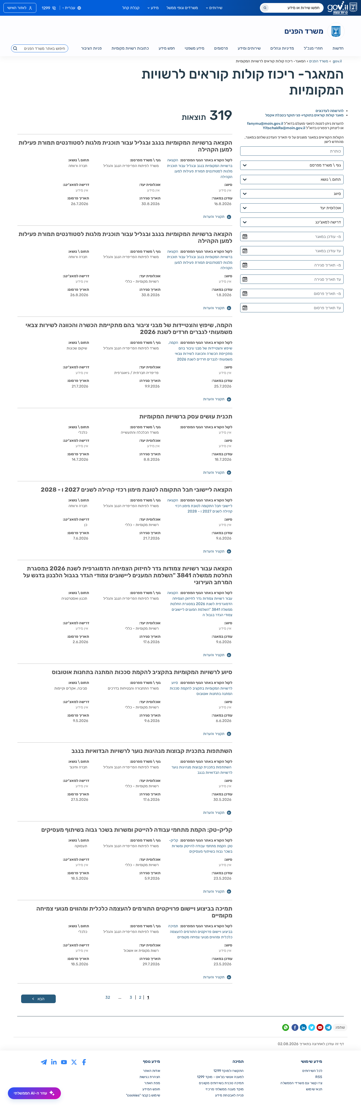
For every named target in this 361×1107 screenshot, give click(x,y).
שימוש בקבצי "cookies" (143, 1095)
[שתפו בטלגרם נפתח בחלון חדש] (328, 1028)
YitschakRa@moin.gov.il (284, 128)
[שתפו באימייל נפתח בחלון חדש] (320, 1028)
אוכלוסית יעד (150, 184)
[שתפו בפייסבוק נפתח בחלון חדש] (295, 1028)
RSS (318, 1077)
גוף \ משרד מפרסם (146, 160)
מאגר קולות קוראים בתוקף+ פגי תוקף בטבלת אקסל (304, 115)
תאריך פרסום (78, 198)
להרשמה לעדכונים (330, 111)
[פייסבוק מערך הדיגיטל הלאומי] (84, 1062)
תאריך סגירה (150, 198)
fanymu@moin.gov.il (265, 123)
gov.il (337, 61)
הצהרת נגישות (149, 1077)
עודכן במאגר (222, 198)
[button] (217, 217)
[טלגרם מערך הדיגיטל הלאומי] (44, 1062)
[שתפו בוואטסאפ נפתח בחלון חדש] (285, 1028)
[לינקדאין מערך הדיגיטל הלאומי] (54, 1062)
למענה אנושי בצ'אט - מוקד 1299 (220, 1077)
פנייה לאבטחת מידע (229, 1095)
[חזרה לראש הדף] (347, 1093)
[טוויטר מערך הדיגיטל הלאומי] (74, 1062)
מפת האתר (152, 1083)
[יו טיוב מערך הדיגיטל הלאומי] (64, 1062)
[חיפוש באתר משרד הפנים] (15, 48)
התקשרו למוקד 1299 (228, 1071)
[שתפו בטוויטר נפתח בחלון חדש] (311, 1028)
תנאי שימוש (314, 1089)
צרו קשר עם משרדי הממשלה (301, 1083)
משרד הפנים (318, 61)
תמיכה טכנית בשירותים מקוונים (221, 1083)
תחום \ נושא (79, 160)
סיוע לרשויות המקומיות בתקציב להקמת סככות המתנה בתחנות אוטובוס (201, 688)
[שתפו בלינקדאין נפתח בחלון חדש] (303, 1028)
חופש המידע (151, 1089)
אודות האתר (151, 1071)
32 (107, 997)
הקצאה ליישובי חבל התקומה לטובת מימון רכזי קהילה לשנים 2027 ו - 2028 (199, 505)
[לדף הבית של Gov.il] (342, 7)
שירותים (215, 7)
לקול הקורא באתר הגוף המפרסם (206, 160)
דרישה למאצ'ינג (76, 184)
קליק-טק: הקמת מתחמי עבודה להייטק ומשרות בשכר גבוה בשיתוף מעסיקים (200, 846)
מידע (155, 7)
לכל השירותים (312, 1071)
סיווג (228, 184)
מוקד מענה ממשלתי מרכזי (225, 1089)
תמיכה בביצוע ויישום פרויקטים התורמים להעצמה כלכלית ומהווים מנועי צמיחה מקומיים (200, 931)
